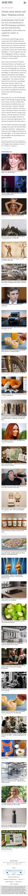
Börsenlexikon (14, 861)
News (8, 874)
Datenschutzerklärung (13, 877)
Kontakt (13, 874)
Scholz (2, 7)
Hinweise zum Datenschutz (10, 879)
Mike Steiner (19, 881)
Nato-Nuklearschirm (9, 7)
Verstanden (21, 893)
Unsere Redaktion (9, 881)
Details (16, 893)
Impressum (19, 874)
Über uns (21, 879)
